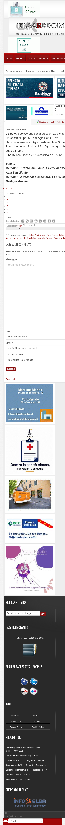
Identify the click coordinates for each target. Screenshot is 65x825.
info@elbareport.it (18, 769)
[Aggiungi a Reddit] (44, 221)
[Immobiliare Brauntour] (29, 403)
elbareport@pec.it (39, 769)
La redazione (15, 721)
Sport (19, 225)
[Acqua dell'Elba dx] (24, 45)
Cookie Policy (38, 727)
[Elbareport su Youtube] (25, 690)
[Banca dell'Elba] (30, 528)
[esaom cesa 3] (16, 112)
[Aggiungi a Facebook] (22, 221)
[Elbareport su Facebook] (25, 682)
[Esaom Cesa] (42, 110)
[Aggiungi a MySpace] (49, 221)
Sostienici (36, 721)
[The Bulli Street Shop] (29, 494)
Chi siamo (14, 715)
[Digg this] (31, 221)
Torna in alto (11, 379)
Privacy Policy (16, 727)
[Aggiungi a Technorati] (40, 221)
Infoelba (18, 816)
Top (5, 812)
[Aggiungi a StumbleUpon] (36, 221)
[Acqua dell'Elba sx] (24, 8)
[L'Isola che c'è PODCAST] (29, 449)
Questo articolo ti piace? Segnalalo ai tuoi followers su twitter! (53, 221)
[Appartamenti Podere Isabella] (29, 569)
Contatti (35, 715)
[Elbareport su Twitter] (34, 682)
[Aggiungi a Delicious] (27, 221)
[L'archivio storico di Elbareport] (30, 649)
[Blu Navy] (29, 87)
